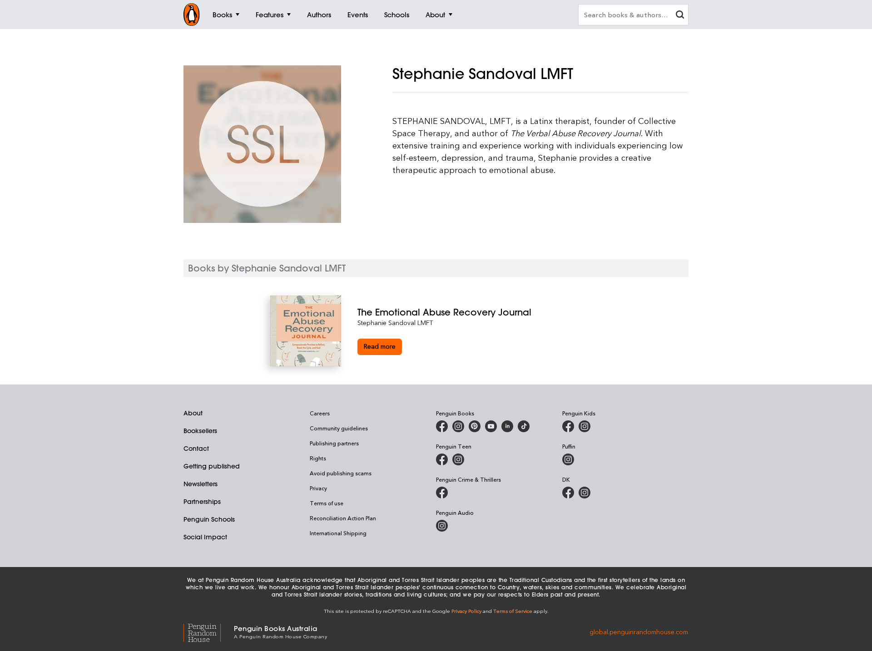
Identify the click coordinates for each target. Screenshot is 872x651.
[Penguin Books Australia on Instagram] (458, 426)
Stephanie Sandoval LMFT (395, 322)
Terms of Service (512, 611)
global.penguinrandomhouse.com (639, 631)
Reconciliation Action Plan (343, 518)
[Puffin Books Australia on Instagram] (568, 459)
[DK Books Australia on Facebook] (568, 492)
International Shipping (338, 533)
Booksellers (200, 431)
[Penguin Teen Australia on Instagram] (458, 459)
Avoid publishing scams (341, 473)
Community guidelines (339, 428)
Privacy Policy (466, 611)
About (193, 413)
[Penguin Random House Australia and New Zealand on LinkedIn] (507, 426)
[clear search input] (680, 15)
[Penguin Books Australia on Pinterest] (475, 426)
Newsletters (200, 484)
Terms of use (326, 503)
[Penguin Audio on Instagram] (442, 526)
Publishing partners (334, 443)
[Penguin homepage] (191, 14)
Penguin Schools (209, 519)
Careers (320, 413)
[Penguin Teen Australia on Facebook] (442, 459)
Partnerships (202, 502)
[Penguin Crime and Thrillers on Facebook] (442, 492)
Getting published (211, 466)
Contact (196, 448)
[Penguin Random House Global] (208, 631)
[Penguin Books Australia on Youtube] (491, 426)
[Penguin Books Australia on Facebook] (442, 426)
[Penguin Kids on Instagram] (584, 426)
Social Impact (205, 537)
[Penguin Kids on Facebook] (568, 426)
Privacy (318, 488)
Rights (318, 458)
